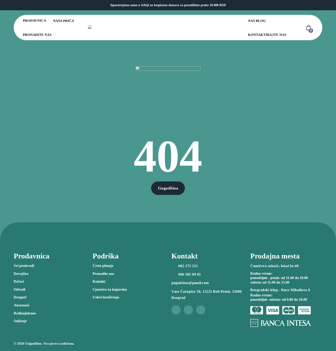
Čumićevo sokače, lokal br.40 (274, 266)
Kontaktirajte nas (267, 35)
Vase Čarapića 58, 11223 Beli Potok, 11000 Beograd (206, 295)
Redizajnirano (25, 313)
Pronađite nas (37, 35)
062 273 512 (188, 266)
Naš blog (257, 21)
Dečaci (19, 281)
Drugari (20, 297)
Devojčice (21, 274)
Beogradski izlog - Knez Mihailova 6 (280, 290)
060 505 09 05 (189, 274)
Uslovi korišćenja (106, 297)
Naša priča (63, 21)
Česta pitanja (103, 266)
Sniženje (20, 321)
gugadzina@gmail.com (190, 283)
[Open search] (298, 27)
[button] (309, 27)
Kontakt (99, 281)
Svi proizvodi (24, 266)
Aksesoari (21, 305)
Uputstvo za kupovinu (110, 289)
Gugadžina (168, 188)
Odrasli (19, 289)
